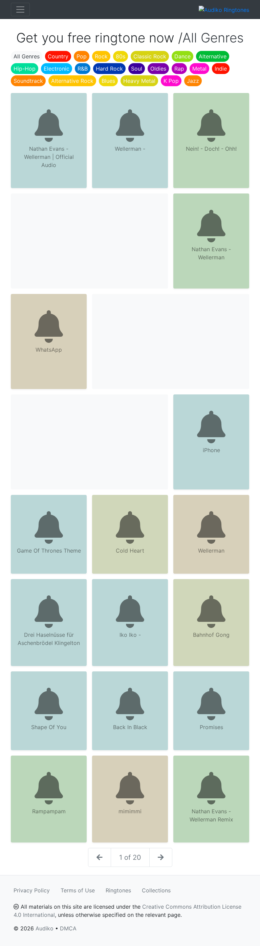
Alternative (212, 56)
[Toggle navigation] (20, 9)
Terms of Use (78, 890)
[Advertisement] (89, 241)
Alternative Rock (72, 80)
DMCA (68, 928)
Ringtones (118, 890)
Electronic (56, 68)
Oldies (158, 68)
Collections (156, 890)
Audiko (44, 928)
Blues (108, 80)
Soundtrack (28, 80)
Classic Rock (149, 56)
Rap (179, 68)
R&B (83, 68)
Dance (182, 56)
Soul (136, 68)
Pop (82, 56)
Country (58, 56)
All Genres (27, 56)
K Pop (171, 80)
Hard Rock (109, 68)
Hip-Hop (25, 68)
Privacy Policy (32, 890)
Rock (101, 56)
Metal (199, 68)
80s (120, 56)
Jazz (193, 80)
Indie (221, 68)
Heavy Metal (139, 80)
